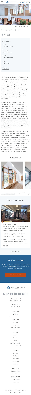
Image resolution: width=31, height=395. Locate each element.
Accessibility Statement (15, 392)
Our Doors (15, 356)
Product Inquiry (15, 374)
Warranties (15, 382)
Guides (15, 335)
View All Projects (15, 251)
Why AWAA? (15, 353)
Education (15, 332)
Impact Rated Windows (15, 317)
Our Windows (15, 358)
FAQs (15, 340)
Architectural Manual (15, 345)
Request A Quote (15, 371)
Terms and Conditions (20, 390)
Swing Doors (15, 319)
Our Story (15, 350)
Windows (15, 314)
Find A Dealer (15, 361)
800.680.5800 (15, 306)
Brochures (15, 337)
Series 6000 (6, 63)
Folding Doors (15, 325)
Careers (15, 364)
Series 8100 (5, 69)
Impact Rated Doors (15, 327)
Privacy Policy (8, 390)
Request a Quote (24, 2)
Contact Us (15, 368)
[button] (29, 194)
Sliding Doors (15, 322)
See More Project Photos (8, 194)
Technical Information (15, 343)
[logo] (15, 287)
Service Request (15, 376)
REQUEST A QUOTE (15, 275)
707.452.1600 (15, 305)
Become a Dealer (15, 379)
